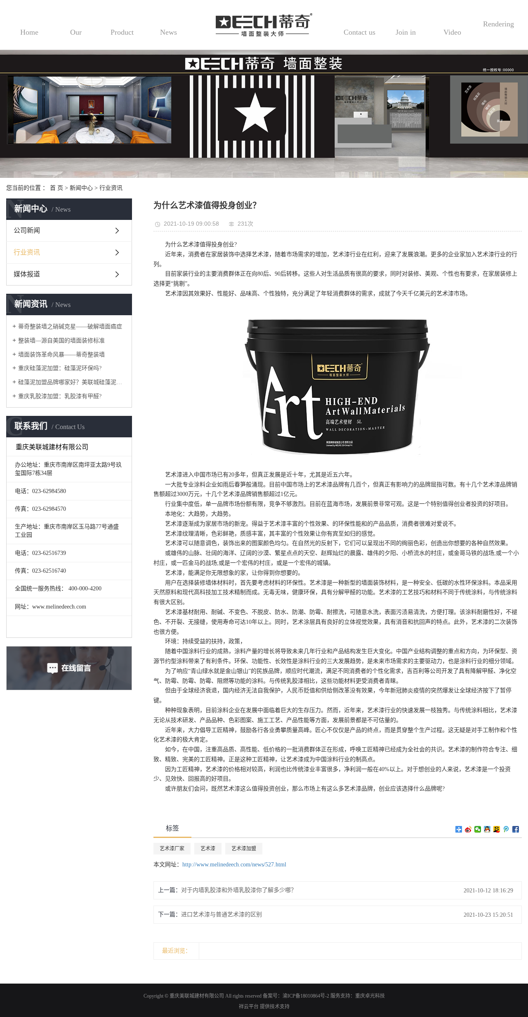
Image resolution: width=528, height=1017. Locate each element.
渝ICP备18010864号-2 (306, 996)
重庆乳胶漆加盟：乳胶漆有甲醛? (59, 396)
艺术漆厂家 (172, 849)
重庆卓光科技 (370, 996)
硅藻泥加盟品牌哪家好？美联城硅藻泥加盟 (72, 382)
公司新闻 (27, 230)
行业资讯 (111, 188)
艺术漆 (207, 849)
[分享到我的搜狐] (496, 829)
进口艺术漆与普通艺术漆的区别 (221, 914)
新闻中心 (81, 188)
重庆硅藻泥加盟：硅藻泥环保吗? (59, 368)
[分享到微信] (477, 829)
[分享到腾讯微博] (506, 829)
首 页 (56, 188)
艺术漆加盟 (243, 849)
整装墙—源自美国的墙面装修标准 (61, 340)
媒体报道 (27, 274)
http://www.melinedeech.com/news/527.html (234, 864)
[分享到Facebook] (515, 829)
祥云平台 (249, 1007)
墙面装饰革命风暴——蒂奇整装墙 (61, 355)
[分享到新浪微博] (468, 829)
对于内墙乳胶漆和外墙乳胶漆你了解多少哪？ (239, 890)
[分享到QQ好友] (487, 829)
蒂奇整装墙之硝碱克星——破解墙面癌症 (70, 326)
